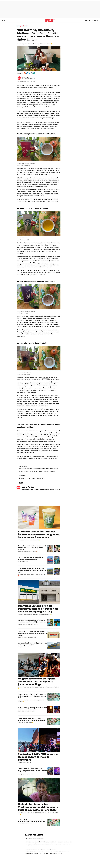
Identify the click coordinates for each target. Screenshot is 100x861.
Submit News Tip (67, 841)
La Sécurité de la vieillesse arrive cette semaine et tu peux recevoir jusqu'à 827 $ (31, 719)
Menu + (4, 20)
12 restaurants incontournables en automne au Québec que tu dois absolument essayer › (38, 468)
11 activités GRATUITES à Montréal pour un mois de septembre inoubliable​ (32, 708)
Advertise (31, 841)
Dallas (36, 853)
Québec (39, 849)
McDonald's (37, 107)
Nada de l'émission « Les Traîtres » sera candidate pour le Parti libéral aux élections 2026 (38, 807)
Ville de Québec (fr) (65, 851)
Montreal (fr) (35, 851)
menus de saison (31, 94)
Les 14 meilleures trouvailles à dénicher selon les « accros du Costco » (31, 558)
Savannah (46, 853)
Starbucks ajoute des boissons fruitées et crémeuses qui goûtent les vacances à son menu (39, 534)
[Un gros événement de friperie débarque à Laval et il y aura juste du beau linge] (39, 665)
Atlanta (51, 853)
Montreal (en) (31, 853)
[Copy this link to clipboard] (34, 73)
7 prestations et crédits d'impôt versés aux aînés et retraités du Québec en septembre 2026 (32, 696)
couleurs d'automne (51, 100)
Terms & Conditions (30, 846)
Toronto (30, 851)
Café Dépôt (48, 107)
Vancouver (47, 851)
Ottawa (41, 851)
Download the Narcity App (50, 841)
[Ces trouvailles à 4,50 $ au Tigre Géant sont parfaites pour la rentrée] (53, 645)
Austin (55, 853)
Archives (37, 841)
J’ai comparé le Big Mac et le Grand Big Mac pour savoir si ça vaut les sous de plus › (37, 471)
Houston (60, 853)
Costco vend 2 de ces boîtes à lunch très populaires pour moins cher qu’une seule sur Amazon (32, 633)
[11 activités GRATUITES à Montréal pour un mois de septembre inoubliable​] (53, 709)
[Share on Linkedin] (27, 73)
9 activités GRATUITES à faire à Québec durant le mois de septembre (38, 757)
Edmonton (58, 851)
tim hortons (22, 478)
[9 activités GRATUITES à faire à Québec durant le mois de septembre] (39, 740)
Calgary (52, 851)
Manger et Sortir (22, 26)
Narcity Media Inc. (40, 838)
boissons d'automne (27, 92)
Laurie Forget (25, 77)
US (35, 849)
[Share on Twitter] (29, 73)
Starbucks (28, 107)
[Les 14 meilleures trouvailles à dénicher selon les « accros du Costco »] (53, 560)
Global (43, 849)
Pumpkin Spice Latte (23, 458)
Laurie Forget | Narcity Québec (23, 70)
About (27, 841)
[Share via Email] (32, 73)
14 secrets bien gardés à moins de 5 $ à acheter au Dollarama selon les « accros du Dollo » (32, 570)
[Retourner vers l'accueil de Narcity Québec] (50, 20)
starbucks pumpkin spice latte (35, 478)
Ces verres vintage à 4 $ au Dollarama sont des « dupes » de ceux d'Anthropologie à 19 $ (38, 609)
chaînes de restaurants (49, 94)
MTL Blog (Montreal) (51, 849)
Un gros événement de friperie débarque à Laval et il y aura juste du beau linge (36, 681)
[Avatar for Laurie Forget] (18, 487)
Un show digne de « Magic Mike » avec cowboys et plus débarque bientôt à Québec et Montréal (32, 770)
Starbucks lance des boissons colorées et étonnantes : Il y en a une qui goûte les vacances (32, 547)
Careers (42, 841)
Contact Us (60, 841)
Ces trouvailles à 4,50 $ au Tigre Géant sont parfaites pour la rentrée (32, 644)
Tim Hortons (56, 168)
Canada (31, 849)
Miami (41, 853)
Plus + (20, 482)
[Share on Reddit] (25, 73)
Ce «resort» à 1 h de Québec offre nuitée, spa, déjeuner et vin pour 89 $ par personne (32, 621)
